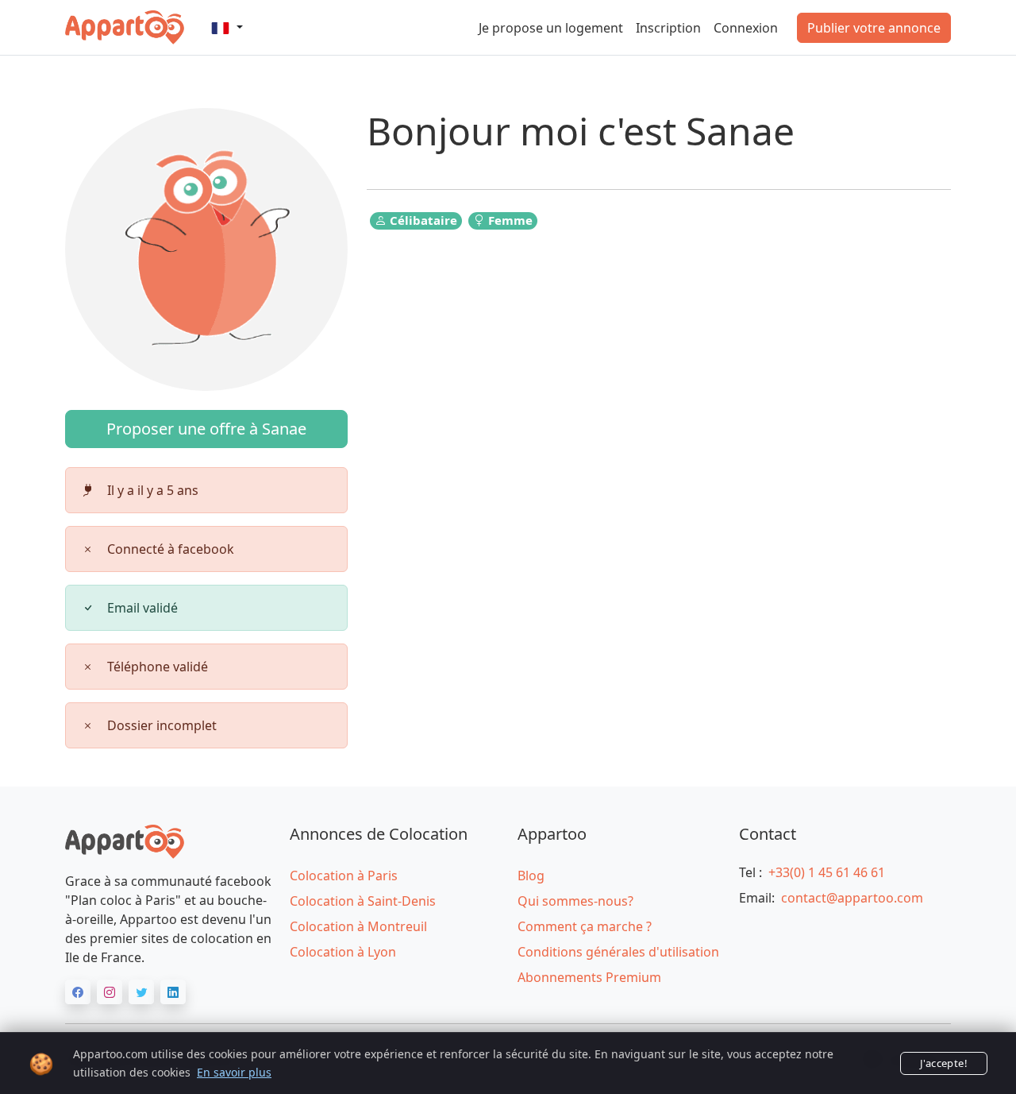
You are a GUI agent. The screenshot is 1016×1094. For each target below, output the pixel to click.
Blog (531, 875)
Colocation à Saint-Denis (363, 901)
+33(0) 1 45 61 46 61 (826, 872)
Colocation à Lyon (343, 952)
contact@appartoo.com (852, 898)
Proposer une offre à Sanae (206, 428)
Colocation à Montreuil (358, 926)
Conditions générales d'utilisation (618, 952)
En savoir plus (234, 1072)
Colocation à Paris (344, 875)
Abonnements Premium (589, 977)
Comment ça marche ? (585, 926)
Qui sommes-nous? (575, 901)
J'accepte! (944, 1063)
